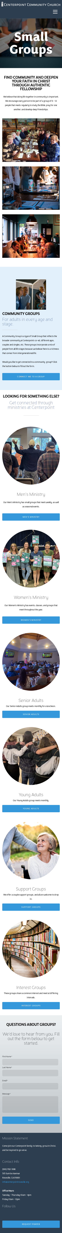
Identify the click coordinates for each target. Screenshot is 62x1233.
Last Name (6, 1067)
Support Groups (30, 907)
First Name (6, 1057)
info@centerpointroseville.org (15, 1182)
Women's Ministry (31, 620)
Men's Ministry (31, 517)
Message (6, 1094)
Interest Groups (31, 1005)
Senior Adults (31, 714)
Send (31, 1120)
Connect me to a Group (31, 376)
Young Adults (31, 808)
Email (4, 1081)
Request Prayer (31, 1224)
